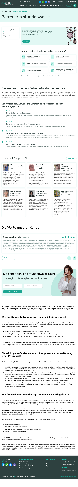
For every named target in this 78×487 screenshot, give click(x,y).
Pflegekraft (43, 5)
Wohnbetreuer (23, 461)
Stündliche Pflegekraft (26, 464)
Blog (61, 5)
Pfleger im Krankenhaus (10, 36)
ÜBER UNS (28, 5)
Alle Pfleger (71, 158)
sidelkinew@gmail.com (69, 470)
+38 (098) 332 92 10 (70, 2)
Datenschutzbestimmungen (68, 476)
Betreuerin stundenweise (20, 11)
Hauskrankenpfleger (25, 468)
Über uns (48, 464)
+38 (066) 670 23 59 (57, 2)
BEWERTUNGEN (54, 5)
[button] (69, 5)
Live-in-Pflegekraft (8, 30)
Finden (26, 41)
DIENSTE (35, 5)
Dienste (8, 11)
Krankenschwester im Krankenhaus (29, 466)
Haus (22, 5)
